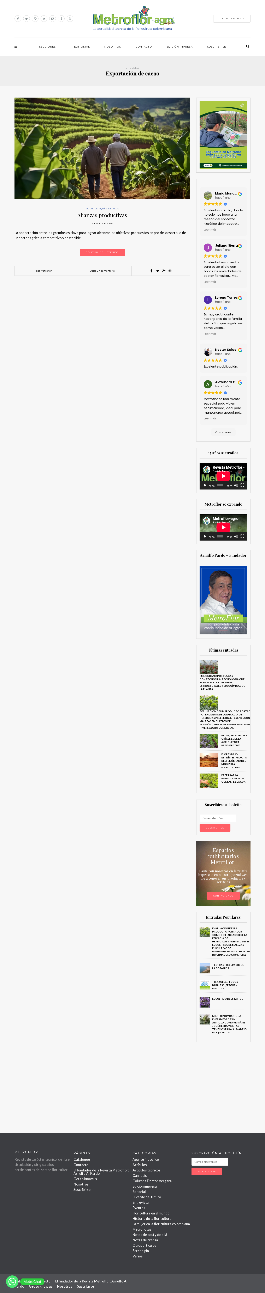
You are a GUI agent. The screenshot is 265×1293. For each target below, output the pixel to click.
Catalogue (81, 1159)
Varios (137, 1256)
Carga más (223, 432)
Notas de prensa (145, 1240)
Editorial (82, 46)
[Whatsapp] (12, 1281)
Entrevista (140, 1202)
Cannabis (139, 1175)
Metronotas (141, 1229)
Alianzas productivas (102, 215)
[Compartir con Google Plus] (163, 270)
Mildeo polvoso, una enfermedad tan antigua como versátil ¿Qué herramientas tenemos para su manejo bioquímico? (229, 1024)
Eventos (138, 1208)
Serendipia (140, 1251)
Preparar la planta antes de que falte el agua (233, 778)
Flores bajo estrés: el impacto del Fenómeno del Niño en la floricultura (234, 761)
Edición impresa (179, 46)
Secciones (47, 46)
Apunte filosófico (145, 1159)
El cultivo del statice (227, 998)
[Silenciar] (236, 485)
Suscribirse (216, 46)
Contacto (143, 46)
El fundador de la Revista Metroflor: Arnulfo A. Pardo (101, 1172)
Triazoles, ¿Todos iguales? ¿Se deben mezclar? (225, 985)
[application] (223, 476)
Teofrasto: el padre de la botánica (228, 966)
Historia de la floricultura (151, 1218)
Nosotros (112, 46)
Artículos (139, 1165)
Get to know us (85, 1179)
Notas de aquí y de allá (102, 208)
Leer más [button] (210, 230)
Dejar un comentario (102, 270)
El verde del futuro (146, 1197)
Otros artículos (144, 1245)
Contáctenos (223, 895)
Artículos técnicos (146, 1170)
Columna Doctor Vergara (152, 1181)
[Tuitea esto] (157, 270)
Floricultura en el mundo (151, 1213)
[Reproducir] (205, 485)
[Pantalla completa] (242, 485)
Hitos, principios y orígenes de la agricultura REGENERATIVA (234, 740)
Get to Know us (232, 18)
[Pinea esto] (170, 270)
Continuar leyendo (102, 252)
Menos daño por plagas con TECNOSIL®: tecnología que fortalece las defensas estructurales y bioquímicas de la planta (222, 682)
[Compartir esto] (151, 270)
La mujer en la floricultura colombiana (161, 1224)
